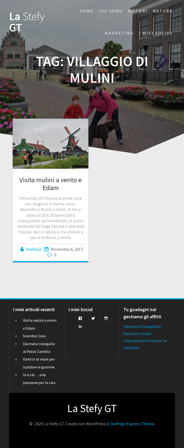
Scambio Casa (34, 335)
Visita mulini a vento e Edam (50, 183)
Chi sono (111, 11)
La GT (27, 22)
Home (87, 11)
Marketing (119, 33)
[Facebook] (80, 318)
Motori (138, 11)
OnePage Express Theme (131, 423)
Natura (163, 11)
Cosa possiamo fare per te (145, 340)
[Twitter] (93, 318)
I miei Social (156, 33)
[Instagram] (106, 318)
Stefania (33, 249)
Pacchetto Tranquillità (142, 326)
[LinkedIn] (80, 326)
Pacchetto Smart (137, 333)
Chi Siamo (131, 347)
